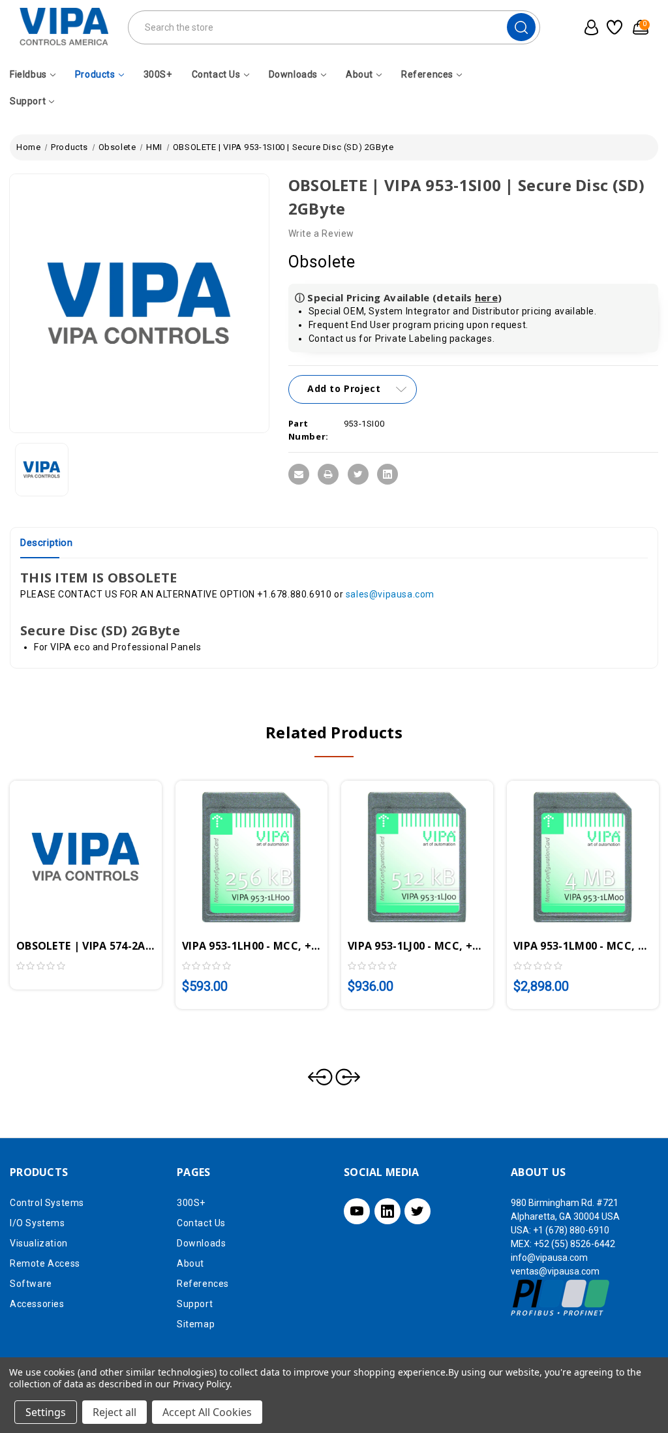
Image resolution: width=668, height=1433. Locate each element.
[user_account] (588, 27)
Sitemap (196, 1324)
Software (31, 1283)
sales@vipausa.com (390, 594)
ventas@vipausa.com (555, 1271)
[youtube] (357, 1211)
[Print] (328, 474)
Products (95, 74)
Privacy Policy (201, 1384)
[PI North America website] (561, 1297)
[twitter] (417, 1211)
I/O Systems (37, 1223)
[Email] (298, 474)
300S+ (158, 74)
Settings (45, 1412)
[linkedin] (387, 1211)
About (359, 74)
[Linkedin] (387, 474)
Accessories (37, 1304)
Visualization (39, 1243)
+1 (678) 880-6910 (571, 1230)
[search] (521, 27)
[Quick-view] (70, 839)
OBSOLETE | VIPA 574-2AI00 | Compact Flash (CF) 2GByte (85, 946)
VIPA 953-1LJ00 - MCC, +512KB (417, 946)
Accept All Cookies (207, 1412)
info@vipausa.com (549, 1257)
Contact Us (216, 74)
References (427, 74)
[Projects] (613, 27)
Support (28, 101)
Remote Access (45, 1263)
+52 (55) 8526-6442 (574, 1244)
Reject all (114, 1412)
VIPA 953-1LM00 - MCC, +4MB (582, 946)
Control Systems (47, 1203)
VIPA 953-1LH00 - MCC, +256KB (251, 946)
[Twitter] (358, 474)
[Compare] (101, 839)
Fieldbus (28, 74)
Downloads (293, 74)
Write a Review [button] (321, 233)
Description (46, 543)
